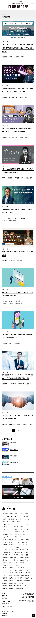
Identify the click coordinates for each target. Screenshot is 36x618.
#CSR (26, 514)
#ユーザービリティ (23, 568)
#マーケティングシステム (9, 568)
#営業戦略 (4, 580)
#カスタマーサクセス (7, 534)
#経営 (10, 586)
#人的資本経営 (25, 575)
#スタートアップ (23, 545)
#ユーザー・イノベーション (9, 570)
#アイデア (19, 524)
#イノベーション (18, 527)
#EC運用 (4, 519)
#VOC (13, 521)
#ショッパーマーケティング (9, 545)
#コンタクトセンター (16, 537)
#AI (3, 514)
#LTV (16, 519)
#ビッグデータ (24, 560)
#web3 (19, 521)
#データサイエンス (26, 552)
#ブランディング (6, 565)
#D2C (3, 516)
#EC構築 (26, 516)
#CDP (16, 514)
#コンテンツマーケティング (9, 539)
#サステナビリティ (24, 539)
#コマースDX (5, 537)
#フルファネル (20, 562)
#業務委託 (19, 580)
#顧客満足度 (19, 588)
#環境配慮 (4, 583)
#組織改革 (4, 586)
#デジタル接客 (16, 552)
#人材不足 (9, 575)
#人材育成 (17, 575)
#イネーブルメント (7, 527)
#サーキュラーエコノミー (21, 542)
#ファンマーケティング (8, 562)
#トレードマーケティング (25, 557)
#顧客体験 (4, 588)
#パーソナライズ (6, 560)
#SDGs (27, 519)
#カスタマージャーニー (21, 534)
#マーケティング (17, 565)
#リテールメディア (24, 573)
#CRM (21, 514)
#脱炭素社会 (17, 586)
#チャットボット (17, 547)
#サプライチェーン (7, 542)
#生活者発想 (12, 583)
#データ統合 (5, 557)
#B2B (6, 514)
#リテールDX (13, 573)
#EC (12, 516)
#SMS (3, 521)
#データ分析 (16, 555)
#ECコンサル (18, 516)
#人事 (3, 575)
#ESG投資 (11, 519)
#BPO (11, 514)
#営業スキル (12, 578)
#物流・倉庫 (27, 580)
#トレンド (13, 557)
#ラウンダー (5, 573)
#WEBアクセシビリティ (8, 524)
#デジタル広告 (6, 552)
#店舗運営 (12, 580)
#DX (8, 516)
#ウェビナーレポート (7, 532)
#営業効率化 (28, 578)
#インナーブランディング (22, 529)
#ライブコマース (23, 570)
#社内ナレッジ (22, 583)
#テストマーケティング (21, 550)
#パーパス (15, 560)
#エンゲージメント (20, 532)
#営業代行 (20, 578)
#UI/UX (8, 521)
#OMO (21, 519)
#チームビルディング (7, 550)
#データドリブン (6, 555)
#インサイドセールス (7, 529)
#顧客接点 (12, 588)
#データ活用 (24, 555)
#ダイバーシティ (6, 547)
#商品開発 (4, 578)
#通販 (24, 586)
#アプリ (26, 524)
